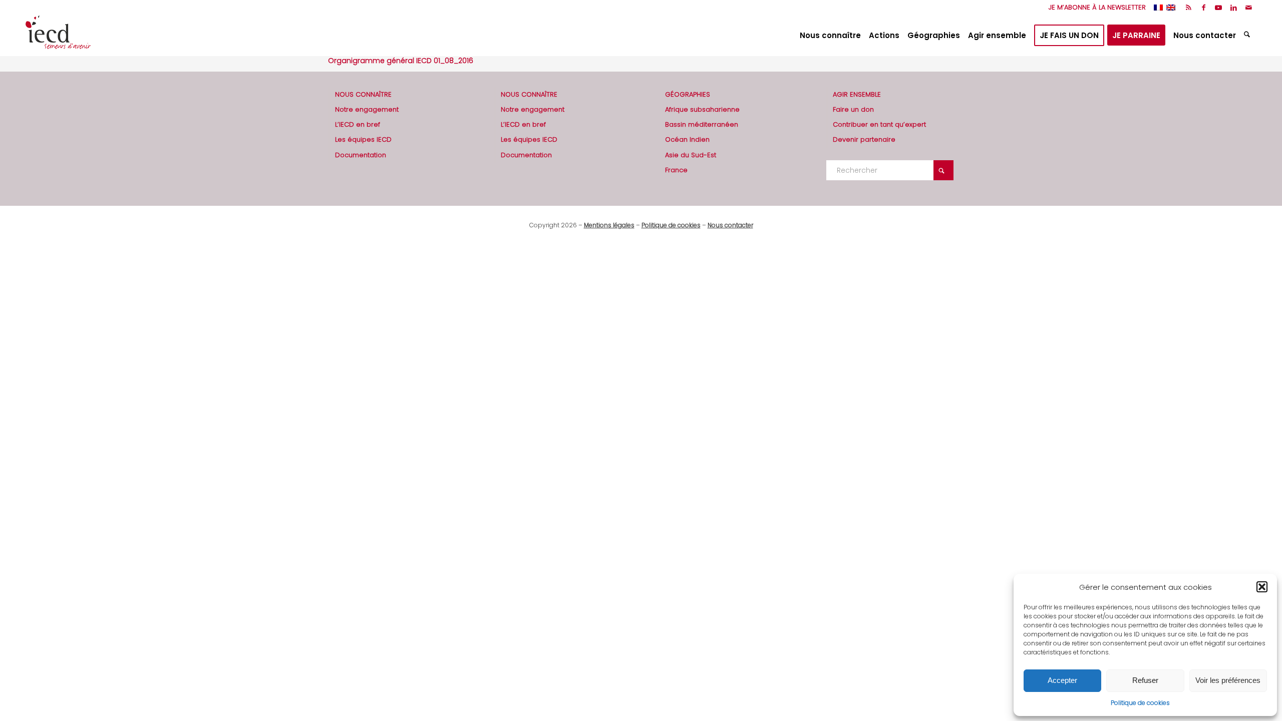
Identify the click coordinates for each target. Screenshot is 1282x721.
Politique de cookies (1140, 702)
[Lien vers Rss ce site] (1188, 7)
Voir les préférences (1227, 680)
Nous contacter (730, 225)
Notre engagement (367, 109)
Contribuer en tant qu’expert (879, 124)
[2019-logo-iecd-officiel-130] (58, 36)
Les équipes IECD (363, 139)
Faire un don (853, 109)
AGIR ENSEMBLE (857, 94)
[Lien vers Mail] (1248, 7)
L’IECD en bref (357, 124)
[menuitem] (1095, 7)
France (676, 170)
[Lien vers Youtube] (1218, 7)
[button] (1262, 587)
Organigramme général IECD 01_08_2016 (400, 61)
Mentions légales (609, 225)
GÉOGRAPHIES (687, 94)
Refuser (1145, 680)
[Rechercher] (1248, 36)
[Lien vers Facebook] (1203, 7)
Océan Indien (687, 139)
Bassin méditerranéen (701, 124)
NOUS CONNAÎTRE (363, 94)
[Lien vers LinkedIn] (1233, 7)
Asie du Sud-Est (690, 155)
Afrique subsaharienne (702, 109)
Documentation (360, 155)
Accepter (1062, 680)
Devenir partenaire (864, 139)
